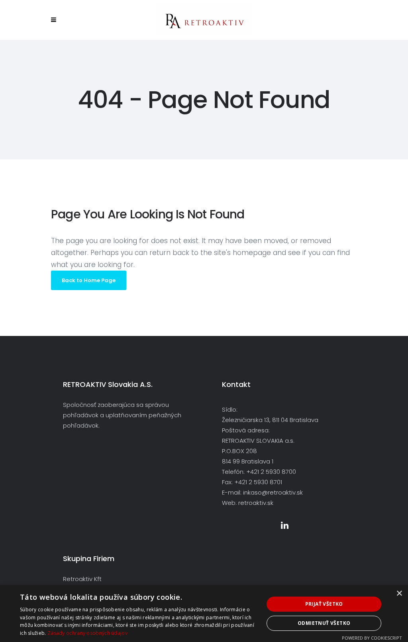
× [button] (399, 594)
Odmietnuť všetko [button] (324, 623)
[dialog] (204, 613)
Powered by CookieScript (372, 638)
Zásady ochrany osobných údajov (87, 633)
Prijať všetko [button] (324, 604)
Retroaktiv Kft (82, 579)
